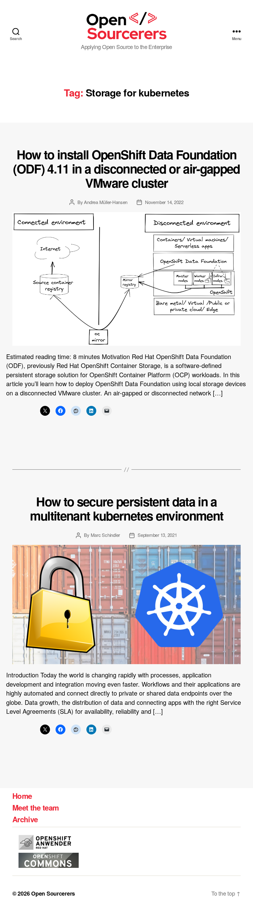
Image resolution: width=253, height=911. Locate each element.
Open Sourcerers (53, 893)
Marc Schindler (105, 535)
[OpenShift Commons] (48, 860)
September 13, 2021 (157, 535)
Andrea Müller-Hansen (105, 202)
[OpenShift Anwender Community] (45, 842)
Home (22, 795)
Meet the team (35, 807)
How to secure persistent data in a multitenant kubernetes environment (126, 508)
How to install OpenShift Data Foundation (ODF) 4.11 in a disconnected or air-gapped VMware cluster (126, 168)
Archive (25, 819)
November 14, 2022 (164, 202)
